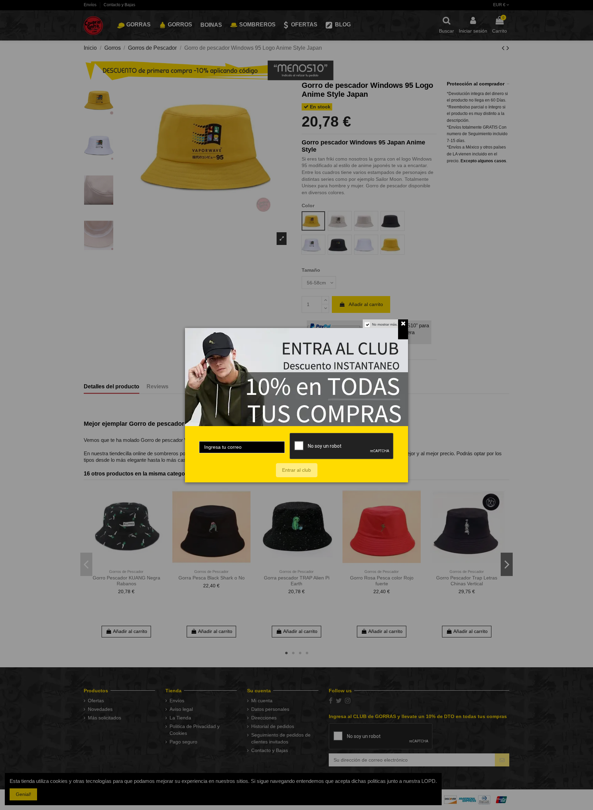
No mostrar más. (385, 324)
